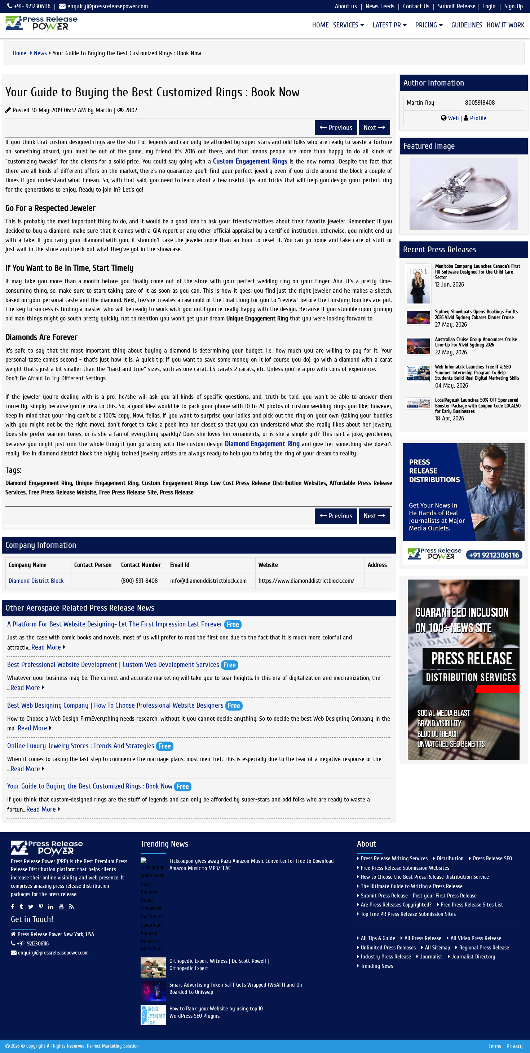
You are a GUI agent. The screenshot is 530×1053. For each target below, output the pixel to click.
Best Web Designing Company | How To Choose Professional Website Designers (115, 705)
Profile (477, 118)
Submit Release (457, 6)
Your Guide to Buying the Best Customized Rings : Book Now (89, 786)
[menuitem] (318, 25)
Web (453, 118)
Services (346, 25)
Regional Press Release (484, 947)
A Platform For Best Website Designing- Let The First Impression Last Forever (114, 624)
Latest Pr (388, 25)
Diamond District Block (36, 581)
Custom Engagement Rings (250, 161)
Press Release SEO (492, 858)
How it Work (506, 25)
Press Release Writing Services (394, 858)
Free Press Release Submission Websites (405, 868)
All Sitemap (437, 947)
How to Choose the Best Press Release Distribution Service (425, 877)
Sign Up (513, 6)
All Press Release (423, 938)
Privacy (515, 1046)
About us (346, 6)
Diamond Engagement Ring (262, 444)
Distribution (450, 858)
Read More (47, 647)
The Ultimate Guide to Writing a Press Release (412, 886)
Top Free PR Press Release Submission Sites (408, 914)
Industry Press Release (386, 956)
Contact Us (416, 6)
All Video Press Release (476, 938)
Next (371, 127)
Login (489, 6)
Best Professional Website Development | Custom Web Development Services (113, 664)
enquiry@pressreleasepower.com (107, 6)
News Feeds (380, 6)
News (40, 53)
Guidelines (466, 25)
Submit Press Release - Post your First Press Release (419, 895)
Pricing (427, 25)
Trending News (377, 966)
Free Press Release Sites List (472, 904)
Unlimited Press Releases (388, 947)
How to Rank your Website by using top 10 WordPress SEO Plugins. (216, 1012)
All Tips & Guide (378, 938)
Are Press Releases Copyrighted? (396, 904)
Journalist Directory (473, 956)
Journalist (431, 956)
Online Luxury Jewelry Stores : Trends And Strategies (80, 746)
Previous (340, 127)
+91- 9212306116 (31, 6)
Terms (495, 1046)
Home (320, 25)
